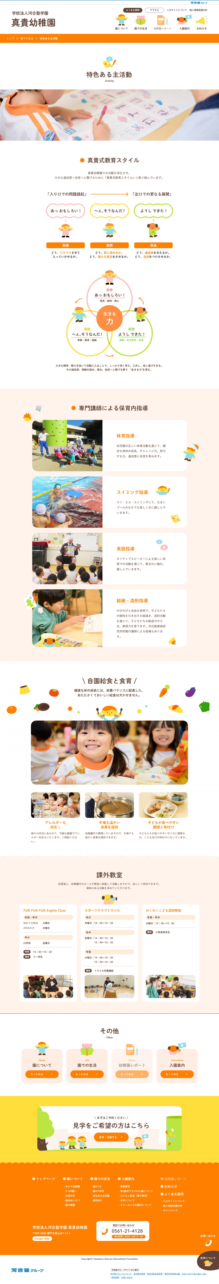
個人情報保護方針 (198, 10)
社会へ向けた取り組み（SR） (194, 1274)
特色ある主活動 (49, 38)
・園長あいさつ (71, 1200)
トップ (10, 38)
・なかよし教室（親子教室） (133, 1196)
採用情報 (115, 1277)
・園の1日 (95, 1186)
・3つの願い (69, 1191)
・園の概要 (69, 1205)
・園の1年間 (97, 1191)
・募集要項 (124, 1186)
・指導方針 (69, 1196)
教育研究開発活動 (172, 1274)
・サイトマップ (169, 1210)
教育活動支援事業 (155, 1274)
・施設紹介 (96, 1200)
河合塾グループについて (120, 1274)
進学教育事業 (139, 1274)
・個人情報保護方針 (171, 1206)
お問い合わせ (127, 1277)
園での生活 (27, 38)
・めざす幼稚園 (71, 1186)
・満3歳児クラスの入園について (135, 1191)
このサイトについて (177, 10)
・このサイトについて (173, 1201)
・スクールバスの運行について (135, 1205)
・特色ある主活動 (100, 1196)
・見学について (126, 1200)
